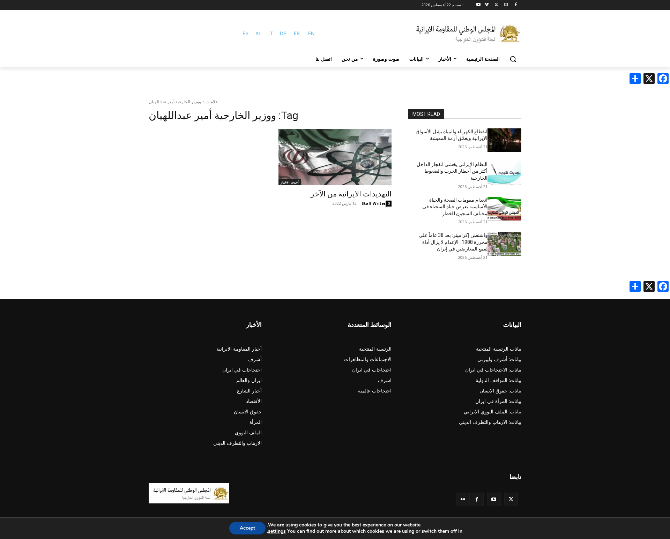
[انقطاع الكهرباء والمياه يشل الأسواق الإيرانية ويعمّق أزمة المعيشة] (504, 140)
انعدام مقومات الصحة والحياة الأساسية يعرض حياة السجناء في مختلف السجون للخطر (454, 206)
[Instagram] (506, 5)
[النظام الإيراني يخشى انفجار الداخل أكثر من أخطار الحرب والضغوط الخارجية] (504, 173)
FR (297, 33)
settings (277, 531)
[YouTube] (494, 499)
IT (270, 33)
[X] (496, 5)
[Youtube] (479, 5)
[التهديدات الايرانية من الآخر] (335, 157)
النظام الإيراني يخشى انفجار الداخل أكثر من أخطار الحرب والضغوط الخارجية (452, 171)
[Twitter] (511, 499)
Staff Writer (374, 203)
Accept (247, 528)
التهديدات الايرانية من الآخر (351, 194)
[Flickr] (463, 499)
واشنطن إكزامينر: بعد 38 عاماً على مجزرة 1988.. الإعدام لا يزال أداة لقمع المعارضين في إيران (453, 242)
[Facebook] (516, 5)
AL (258, 33)
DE (283, 33)
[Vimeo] (487, 5)
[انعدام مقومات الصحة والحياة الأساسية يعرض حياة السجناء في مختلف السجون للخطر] (504, 208)
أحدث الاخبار (290, 182)
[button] (513, 59)
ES (245, 33)
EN (311, 33)
